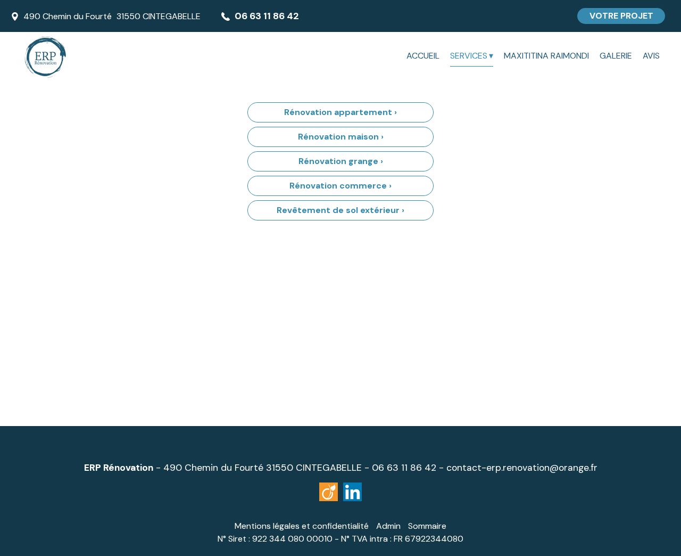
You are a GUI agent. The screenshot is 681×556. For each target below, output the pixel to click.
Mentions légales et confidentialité (302, 526)
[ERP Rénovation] (111, 56)
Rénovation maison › (341, 136)
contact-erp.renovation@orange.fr (521, 467)
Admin (388, 526)
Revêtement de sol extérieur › (340, 210)
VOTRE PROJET (621, 15)
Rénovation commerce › (340, 185)
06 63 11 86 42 (404, 467)
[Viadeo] (352, 492)
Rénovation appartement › (340, 112)
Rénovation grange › (340, 161)
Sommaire (427, 526)
